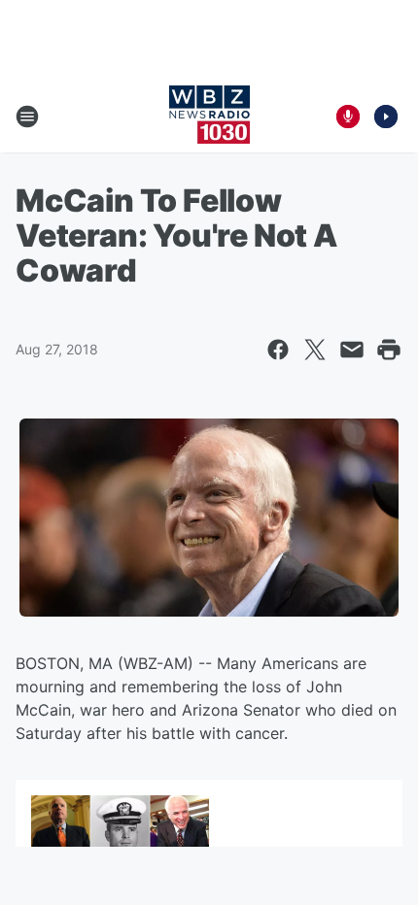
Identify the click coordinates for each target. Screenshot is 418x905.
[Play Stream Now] (386, 116)
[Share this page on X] (315, 349)
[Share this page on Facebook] (278, 349)
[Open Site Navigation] (27, 116)
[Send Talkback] (348, 116)
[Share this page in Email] (352, 349)
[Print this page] (388, 349)
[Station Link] (209, 116)
